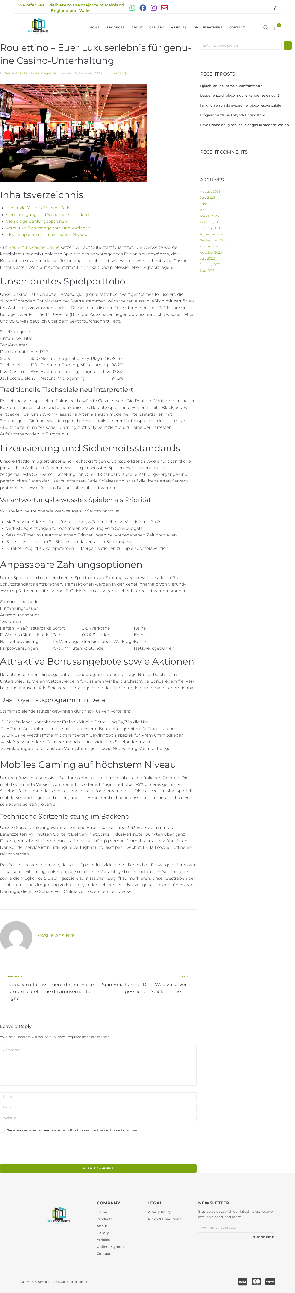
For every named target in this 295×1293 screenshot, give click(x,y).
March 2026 (209, 216)
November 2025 (212, 234)
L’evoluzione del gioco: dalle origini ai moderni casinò (244, 125)
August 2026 (210, 191)
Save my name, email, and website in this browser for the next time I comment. (73, 1130)
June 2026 (208, 204)
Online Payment (208, 27)
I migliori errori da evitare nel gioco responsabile (240, 105)
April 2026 (208, 210)
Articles (179, 27)
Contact (237, 27)
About (137, 27)
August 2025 (210, 246)
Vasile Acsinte (16, 73)
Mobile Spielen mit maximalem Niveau (46, 234)
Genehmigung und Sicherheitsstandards (48, 214)
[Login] (276, 8)
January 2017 (210, 265)
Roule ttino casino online (34, 247)
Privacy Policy (159, 1212)
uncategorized (46, 73)
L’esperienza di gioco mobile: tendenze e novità (240, 95)
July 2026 (207, 197)
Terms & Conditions (164, 1219)
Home (95, 27)
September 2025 (213, 240)
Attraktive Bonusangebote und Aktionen (48, 228)
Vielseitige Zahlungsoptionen (36, 221)
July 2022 (207, 258)
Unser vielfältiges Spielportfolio (38, 207)
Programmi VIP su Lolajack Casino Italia (232, 115)
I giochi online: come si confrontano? (231, 86)
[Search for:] (241, 45)
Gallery (156, 27)
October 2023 (211, 252)
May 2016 (207, 271)
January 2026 (210, 228)
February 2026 (211, 222)
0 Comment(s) (117, 73)
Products (115, 27)
